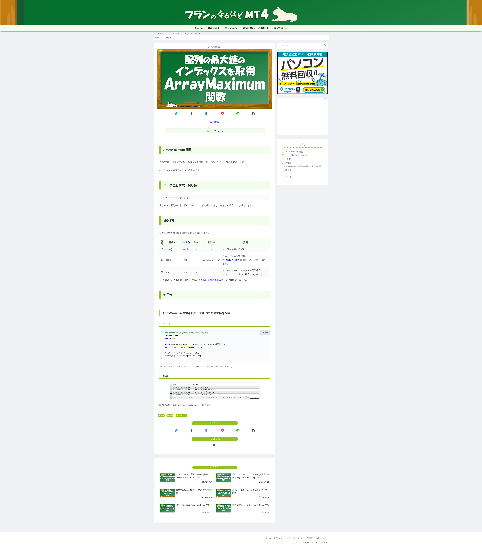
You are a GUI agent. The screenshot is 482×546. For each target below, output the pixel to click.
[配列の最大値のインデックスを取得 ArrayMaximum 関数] (207, 113)
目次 (213, 131)
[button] (325, 45)
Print (167, 353)
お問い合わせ (321, 538)
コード (290, 173)
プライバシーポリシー (295, 538)
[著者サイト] (214, 445)
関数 (162, 415)
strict (175, 336)
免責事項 (310, 538)
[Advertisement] (302, 117)
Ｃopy (265, 333)
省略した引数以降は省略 (210, 280)
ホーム (268, 538)
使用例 (288, 163)
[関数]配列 (182, 415)
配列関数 (214, 122)
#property (169, 336)
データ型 (185, 242)
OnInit (171, 338)
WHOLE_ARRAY (231, 260)
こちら (191, 367)
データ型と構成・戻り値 (296, 155)
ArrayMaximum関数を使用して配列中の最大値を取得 (303, 168)
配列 (171, 415)
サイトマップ (278, 538)
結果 (289, 177)
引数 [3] (288, 159)
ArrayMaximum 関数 (294, 152)
